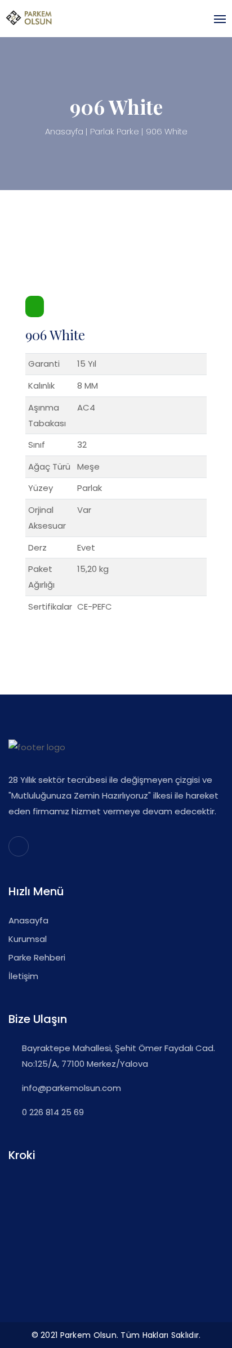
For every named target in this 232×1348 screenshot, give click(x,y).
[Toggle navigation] (216, 19)
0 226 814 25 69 (53, 1112)
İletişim (23, 976)
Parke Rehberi (36, 957)
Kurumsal (27, 939)
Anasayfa (64, 131)
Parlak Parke (114, 131)
